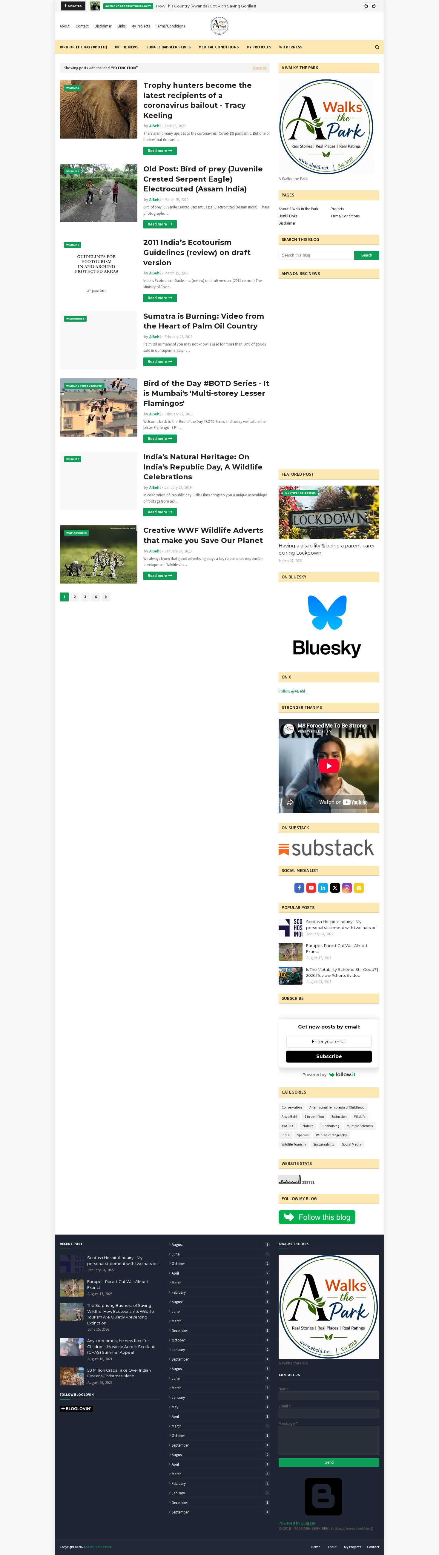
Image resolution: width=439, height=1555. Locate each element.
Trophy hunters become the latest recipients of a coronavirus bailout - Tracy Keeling (197, 100)
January (220, 1349)
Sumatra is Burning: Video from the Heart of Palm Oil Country (203, 321)
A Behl (155, 125)
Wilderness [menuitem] (291, 47)
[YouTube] (311, 888)
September (220, 1359)
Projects (337, 208)
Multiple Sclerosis (360, 1125)
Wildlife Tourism (294, 1144)
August (220, 1244)
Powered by (314, 1074)
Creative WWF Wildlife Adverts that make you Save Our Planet (203, 535)
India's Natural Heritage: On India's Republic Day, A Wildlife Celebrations (203, 466)
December (220, 1330)
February (220, 1292)
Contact (82, 26)
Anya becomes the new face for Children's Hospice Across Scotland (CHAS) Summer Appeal (121, 1346)
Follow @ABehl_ (293, 691)
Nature (308, 1125)
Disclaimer (103, 26)
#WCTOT (288, 1125)
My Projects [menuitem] (259, 47)
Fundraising (330, 1125)
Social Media (351, 1144)
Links (121, 26)
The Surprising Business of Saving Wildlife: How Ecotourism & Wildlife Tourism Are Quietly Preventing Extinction (120, 1314)
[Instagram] (347, 888)
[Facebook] (299, 888)
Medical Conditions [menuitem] (219, 47)
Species (302, 1135)
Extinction (339, 1116)
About (65, 26)
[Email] (359, 888)
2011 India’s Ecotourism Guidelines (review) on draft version (197, 252)
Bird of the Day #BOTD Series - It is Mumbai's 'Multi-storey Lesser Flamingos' (206, 393)
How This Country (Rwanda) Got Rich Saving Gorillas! (206, 6)
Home (315, 1547)
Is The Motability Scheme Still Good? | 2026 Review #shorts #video (342, 972)
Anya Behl (289, 1116)
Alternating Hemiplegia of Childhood (337, 1107)
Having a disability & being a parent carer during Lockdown (327, 549)
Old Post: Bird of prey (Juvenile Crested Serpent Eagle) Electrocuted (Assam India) (203, 179)
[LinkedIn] (323, 888)
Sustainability (323, 1144)
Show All (260, 67)
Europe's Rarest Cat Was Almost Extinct (337, 948)
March (220, 1282)
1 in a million (314, 1116)
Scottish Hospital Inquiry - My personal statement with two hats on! (341, 924)
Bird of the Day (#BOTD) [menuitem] (83, 47)
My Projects (140, 26)
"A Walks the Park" (99, 1547)
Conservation (292, 1107)
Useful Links (288, 216)
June (220, 1254)
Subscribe (329, 1056)
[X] (335, 888)
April (220, 1273)
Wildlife (359, 1116)
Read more (157, 150)
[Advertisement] (316, 422)
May (220, 1407)
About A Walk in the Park (298, 208)
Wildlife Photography (331, 1135)
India (286, 1135)
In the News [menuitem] (127, 47)
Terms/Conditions (170, 26)
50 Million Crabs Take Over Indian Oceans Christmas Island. (119, 1373)
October (220, 1263)
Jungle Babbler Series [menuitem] (168, 47)
